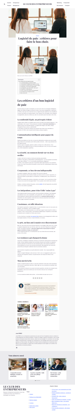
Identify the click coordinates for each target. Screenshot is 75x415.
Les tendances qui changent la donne (27, 91)
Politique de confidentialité (35, 397)
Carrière (9, 2)
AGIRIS (40, 184)
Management (16, 5)
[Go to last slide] (10, 369)
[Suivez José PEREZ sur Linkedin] (17, 348)
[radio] (33, 278)
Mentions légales (33, 400)
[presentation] (17, 364)
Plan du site (32, 407)
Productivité (66, 2)
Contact (31, 394)
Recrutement (60, 5)
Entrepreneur (16, 2)
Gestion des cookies (33, 405)
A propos (31, 403)
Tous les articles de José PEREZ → (31, 293)
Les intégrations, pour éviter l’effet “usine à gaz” (29, 87)
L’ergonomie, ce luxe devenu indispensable (28, 86)
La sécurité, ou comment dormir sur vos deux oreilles (30, 85)
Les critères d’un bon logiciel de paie (26, 81)
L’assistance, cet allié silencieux (26, 89)
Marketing (59, 2)
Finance (9, 5)
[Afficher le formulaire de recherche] (4, 4)
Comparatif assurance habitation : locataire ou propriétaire (16, 374)
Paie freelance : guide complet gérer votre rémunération (55, 374)
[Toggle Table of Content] (38, 80)
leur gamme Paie (34, 216)
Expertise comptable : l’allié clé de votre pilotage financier (37, 374)
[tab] (35, 380)
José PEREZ (30, 75)
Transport (67, 5)
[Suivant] (65, 369)
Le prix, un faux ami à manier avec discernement (29, 90)
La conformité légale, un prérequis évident (28, 82)
